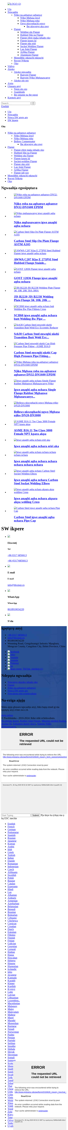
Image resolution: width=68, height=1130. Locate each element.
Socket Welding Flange (31, 46)
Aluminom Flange (29, 55)
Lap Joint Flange (28, 49)
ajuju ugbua (7, 715)
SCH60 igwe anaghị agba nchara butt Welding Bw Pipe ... (35, 317)
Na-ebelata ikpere (10, 721)
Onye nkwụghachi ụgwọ (32, 23)
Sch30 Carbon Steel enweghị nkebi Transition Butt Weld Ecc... (36, 335)
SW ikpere (13, 120)
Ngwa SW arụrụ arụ (18, 117)
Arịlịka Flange (27, 52)
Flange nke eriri (28, 43)
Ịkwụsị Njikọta (21, 60)
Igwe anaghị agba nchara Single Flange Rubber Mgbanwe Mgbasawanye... (35, 393)
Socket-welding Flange (25, 161)
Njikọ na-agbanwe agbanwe (28, 15)
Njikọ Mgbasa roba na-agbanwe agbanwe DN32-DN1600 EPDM (35, 372)
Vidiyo (11, 66)
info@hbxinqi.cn (16, 585)
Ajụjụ (10, 83)
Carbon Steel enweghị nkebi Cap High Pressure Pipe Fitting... (35, 354)
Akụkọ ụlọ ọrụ (21, 80)
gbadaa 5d (6, 723)
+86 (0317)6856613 (18, 560)
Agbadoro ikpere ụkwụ (24, 723)
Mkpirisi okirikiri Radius (54, 721)
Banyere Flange (28, 74)
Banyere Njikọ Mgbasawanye (35, 77)
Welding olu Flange (30, 32)
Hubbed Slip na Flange (31, 35)
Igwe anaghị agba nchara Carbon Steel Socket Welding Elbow (36, 481)
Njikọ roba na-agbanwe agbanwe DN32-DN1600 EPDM (35, 205)
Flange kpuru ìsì (28, 40)
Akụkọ (11, 69)
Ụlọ (9, 9)
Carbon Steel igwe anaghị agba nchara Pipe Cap (34, 518)
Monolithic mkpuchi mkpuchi (28, 57)
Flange (17, 29)
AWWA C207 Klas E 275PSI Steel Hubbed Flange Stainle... (36, 261)
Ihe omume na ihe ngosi (26, 94)
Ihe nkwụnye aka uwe (38, 26)
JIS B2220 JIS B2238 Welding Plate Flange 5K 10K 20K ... (33, 298)
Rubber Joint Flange (30, 721)
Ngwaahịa (13, 12)
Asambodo (19, 92)
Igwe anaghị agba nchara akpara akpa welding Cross (35, 500)
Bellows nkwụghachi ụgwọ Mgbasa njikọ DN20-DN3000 (37, 413)
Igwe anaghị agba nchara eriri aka (36, 446)
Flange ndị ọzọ (21, 172)
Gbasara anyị (14, 86)
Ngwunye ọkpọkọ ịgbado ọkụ (23, 682)
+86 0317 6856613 (17, 555)
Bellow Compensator (24, 141)
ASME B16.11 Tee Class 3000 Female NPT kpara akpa (33, 432)
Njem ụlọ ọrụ (20, 89)
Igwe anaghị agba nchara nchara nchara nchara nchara (35, 463)
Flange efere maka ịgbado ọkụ (35, 37)
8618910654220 (16, 609)
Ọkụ (16, 63)
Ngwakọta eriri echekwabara (22, 693)
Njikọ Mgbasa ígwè (30, 17)
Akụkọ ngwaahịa (22, 72)
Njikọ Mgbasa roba (30, 20)
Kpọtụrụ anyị (14, 97)
